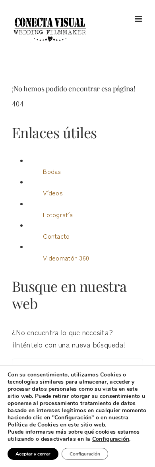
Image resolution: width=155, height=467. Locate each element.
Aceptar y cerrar (32, 454)
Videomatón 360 (66, 257)
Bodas (52, 171)
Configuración (111, 439)
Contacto (56, 236)
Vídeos (53, 192)
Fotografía (58, 214)
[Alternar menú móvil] (139, 19)
